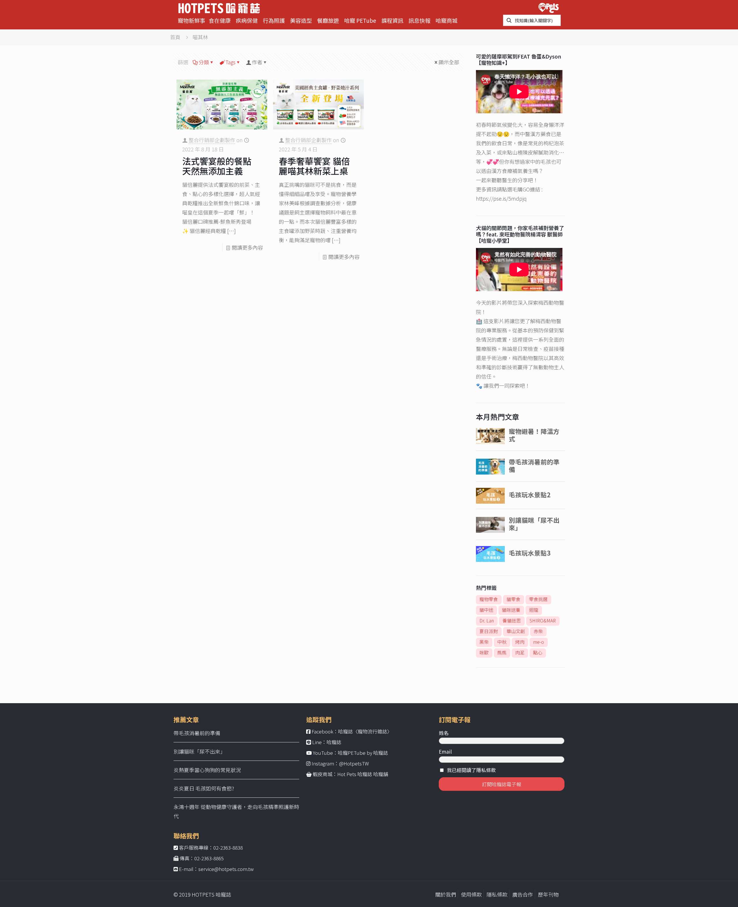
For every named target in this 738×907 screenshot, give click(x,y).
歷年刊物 (548, 894)
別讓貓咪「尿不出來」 (199, 751)
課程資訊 (392, 20)
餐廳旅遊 (328, 20)
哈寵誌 (334, 742)
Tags (230, 62)
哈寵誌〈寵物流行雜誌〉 (365, 731)
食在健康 (220, 20)
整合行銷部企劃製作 (212, 140)
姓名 (444, 732)
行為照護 (274, 20)
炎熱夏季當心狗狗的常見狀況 (207, 770)
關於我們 (445, 894)
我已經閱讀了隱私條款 (471, 770)
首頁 (175, 37)
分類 (204, 62)
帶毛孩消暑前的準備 (197, 733)
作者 (257, 62)
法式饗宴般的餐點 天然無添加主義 (216, 166)
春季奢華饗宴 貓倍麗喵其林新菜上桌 (314, 166)
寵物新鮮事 (191, 20)
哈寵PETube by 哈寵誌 (363, 752)
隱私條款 (497, 894)
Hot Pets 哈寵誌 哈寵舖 (362, 774)
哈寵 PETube (360, 20)
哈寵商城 (447, 20)
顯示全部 (448, 62)
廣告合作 (522, 894)
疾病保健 (247, 20)
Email (445, 751)
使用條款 (471, 894)
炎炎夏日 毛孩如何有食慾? (204, 788)
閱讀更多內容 (247, 247)
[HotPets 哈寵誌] (219, 7)
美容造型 (301, 20)
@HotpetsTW (354, 763)
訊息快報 (419, 20)
